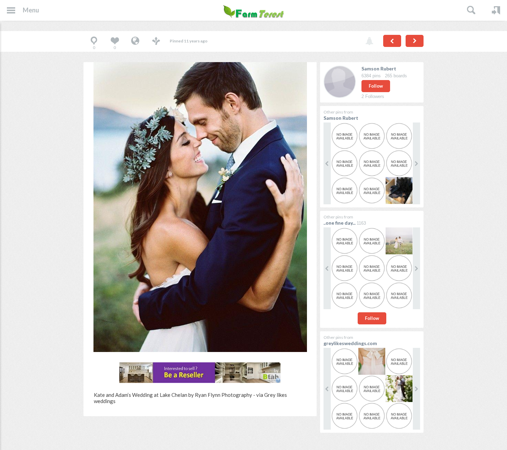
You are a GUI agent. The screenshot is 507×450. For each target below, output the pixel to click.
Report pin (369, 41)
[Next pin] (415, 41)
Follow (376, 86)
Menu (31, 10)
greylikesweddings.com (350, 343)
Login (496, 10)
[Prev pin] (392, 41)
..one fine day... (340, 223)
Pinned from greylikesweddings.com (135, 41)
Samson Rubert (378, 68)
